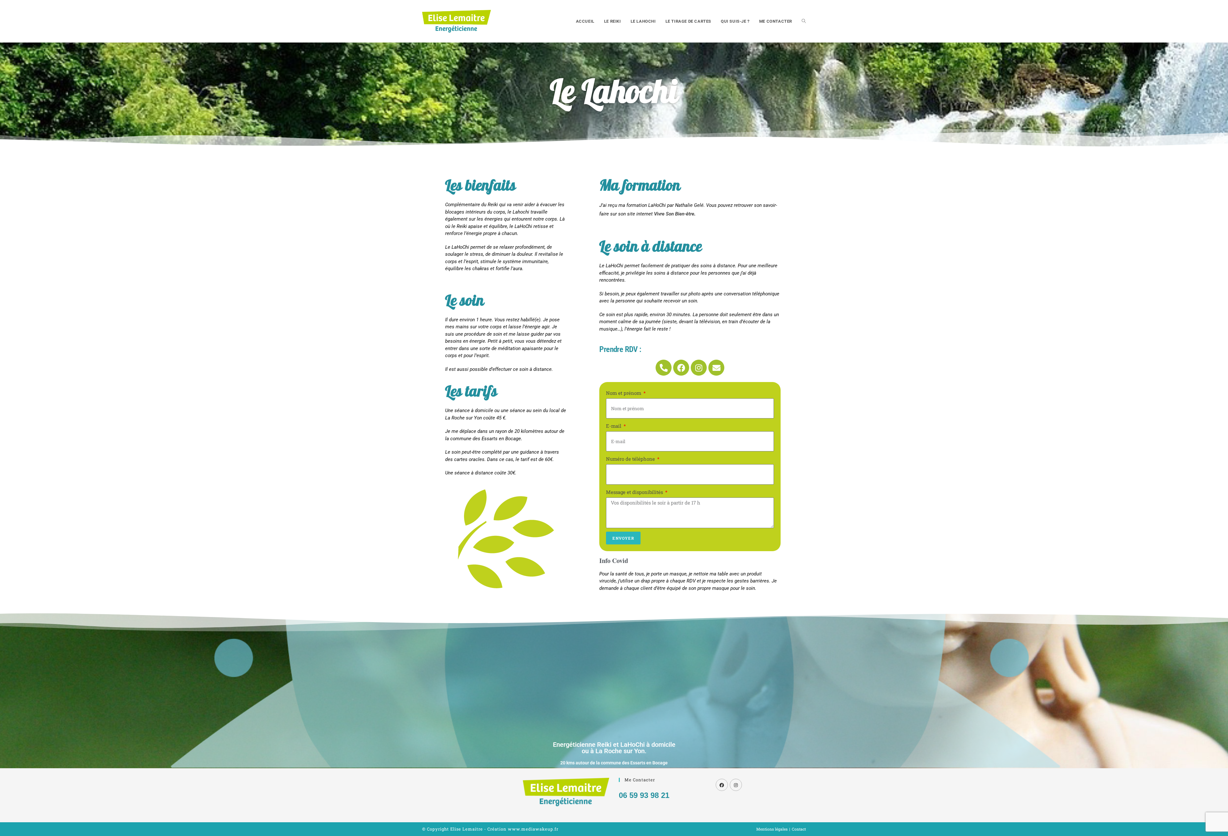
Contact (799, 829)
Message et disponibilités (635, 492)
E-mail (614, 426)
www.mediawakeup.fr (533, 829)
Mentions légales (772, 829)
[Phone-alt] (664, 368)
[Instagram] (699, 368)
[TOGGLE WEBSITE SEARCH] (804, 21)
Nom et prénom (624, 393)
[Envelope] (716, 368)
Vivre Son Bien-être (674, 214)
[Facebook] (681, 368)
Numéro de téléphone (631, 459)
